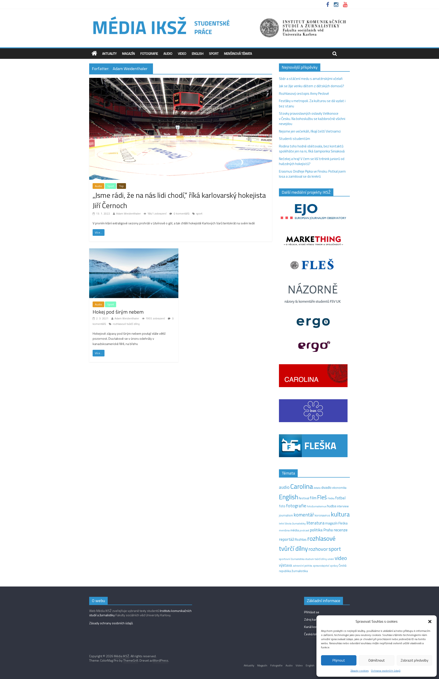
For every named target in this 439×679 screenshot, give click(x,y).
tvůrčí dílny (321, 559)
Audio (167, 53)
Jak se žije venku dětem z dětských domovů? (311, 86)
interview (343, 506)
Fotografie (149, 53)
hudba (331, 506)
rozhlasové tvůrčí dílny (126, 324)
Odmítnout (376, 660)
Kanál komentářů (315, 626)
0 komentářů (181, 213)
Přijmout (338, 660)
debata (317, 488)
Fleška (331, 498)
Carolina (301, 486)
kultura (340, 514)
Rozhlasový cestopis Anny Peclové (304, 93)
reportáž (286, 539)
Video (182, 53)
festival (304, 498)
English (197, 53)
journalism (286, 515)
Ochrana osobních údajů (385, 670)
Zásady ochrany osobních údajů (111, 623)
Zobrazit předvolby (414, 660)
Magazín (128, 53)
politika (316, 530)
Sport (214, 53)
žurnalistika (300, 570)
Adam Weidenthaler (128, 213)
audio (284, 487)
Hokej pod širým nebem (118, 312)
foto (282, 506)
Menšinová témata (238, 53)
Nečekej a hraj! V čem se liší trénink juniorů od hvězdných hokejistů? (311, 161)
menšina (284, 530)
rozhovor (318, 549)
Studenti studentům (294, 138)
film (313, 498)
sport (199, 213)
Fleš (322, 497)
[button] (430, 621)
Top (121, 186)
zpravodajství (321, 565)
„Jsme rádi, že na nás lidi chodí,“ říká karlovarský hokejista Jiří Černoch (179, 200)
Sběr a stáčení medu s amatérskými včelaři (311, 78)
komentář (304, 514)
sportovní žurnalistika (292, 559)
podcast (304, 530)
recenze (341, 530)
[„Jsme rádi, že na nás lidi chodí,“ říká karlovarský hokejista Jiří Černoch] (180, 80)
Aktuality (109, 53)
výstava (285, 565)
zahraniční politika (302, 566)
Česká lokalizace (315, 634)
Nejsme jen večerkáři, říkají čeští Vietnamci (310, 131)
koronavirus (322, 515)
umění (330, 559)
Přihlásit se (311, 612)
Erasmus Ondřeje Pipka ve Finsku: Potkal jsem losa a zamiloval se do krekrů (312, 174)
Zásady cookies (360, 670)
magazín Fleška (336, 523)
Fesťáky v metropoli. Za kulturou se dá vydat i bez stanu (312, 103)
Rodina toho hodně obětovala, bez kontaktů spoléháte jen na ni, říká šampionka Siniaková (312, 149)
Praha (328, 530)
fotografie (296, 505)
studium (309, 559)
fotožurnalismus (316, 506)
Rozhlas (301, 539)
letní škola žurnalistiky (292, 523)
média (294, 530)
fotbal (340, 498)
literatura (315, 522)
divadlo (326, 487)
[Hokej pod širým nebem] (133, 251)
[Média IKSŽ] (219, 16)
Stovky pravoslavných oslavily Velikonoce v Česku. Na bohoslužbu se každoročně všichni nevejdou (312, 118)
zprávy (334, 566)
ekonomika (339, 487)
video (341, 558)
